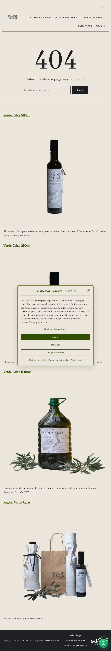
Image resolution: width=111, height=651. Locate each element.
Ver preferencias (55, 352)
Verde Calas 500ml (16, 115)
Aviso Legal (76, 360)
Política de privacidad (58, 360)
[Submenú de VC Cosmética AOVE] (78, 17)
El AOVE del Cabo (40, 17)
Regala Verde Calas (16, 502)
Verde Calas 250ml (16, 246)
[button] (88, 290)
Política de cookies (38, 360)
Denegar (55, 344)
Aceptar (55, 337)
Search (80, 90)
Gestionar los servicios (54, 329)
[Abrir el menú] (102, 8)
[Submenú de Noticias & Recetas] (105, 17)
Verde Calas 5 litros (17, 372)
